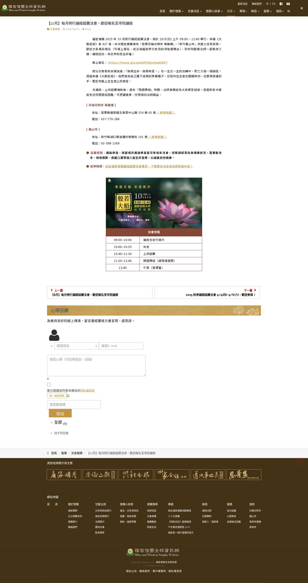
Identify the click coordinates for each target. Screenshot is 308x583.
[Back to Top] (299, 461)
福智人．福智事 (210, 521)
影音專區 (99, 532)
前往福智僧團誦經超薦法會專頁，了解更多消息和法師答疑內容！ (149, 166)
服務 (267, 11)
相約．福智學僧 (128, 521)
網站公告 (131, 571)
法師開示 (99, 521)
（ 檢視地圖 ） (166, 112)
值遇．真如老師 (128, 516)
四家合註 (151, 527)
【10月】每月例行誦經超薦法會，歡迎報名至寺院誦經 (90, 23)
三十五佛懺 (174, 516)
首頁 (162, 11)
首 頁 (52, 504)
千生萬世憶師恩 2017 (179, 527)
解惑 (254, 11)
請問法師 (206, 510)
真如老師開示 (102, 516)
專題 (242, 11)
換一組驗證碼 (56, 395)
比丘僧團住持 (75, 516)
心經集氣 (231, 516)
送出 (60, 413)
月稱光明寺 (255, 510)
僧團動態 (151, 521)
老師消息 (151, 510)
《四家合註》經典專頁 (179, 521)
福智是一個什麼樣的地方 (181, 532)
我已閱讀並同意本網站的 (63, 390)
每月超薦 (231, 510)
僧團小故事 (213, 11)
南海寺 (252, 527)
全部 (60, 422)
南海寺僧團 (255, 521)
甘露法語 (194, 11)
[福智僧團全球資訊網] (23, 8)
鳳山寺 (252, 516)
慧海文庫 (99, 527)
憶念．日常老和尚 (129, 510)
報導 (230, 11)
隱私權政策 (87, 390)
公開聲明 (206, 516)
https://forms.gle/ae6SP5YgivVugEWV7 (138, 62)
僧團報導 (152, 504)
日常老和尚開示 (103, 510)
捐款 (279, 11)
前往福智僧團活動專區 (179, 510)
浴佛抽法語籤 (234, 521)
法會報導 (55, 29)
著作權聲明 (159, 571)
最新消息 (243, 3)
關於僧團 (176, 11)
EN (273, 3)
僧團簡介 (72, 521)
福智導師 (72, 510)
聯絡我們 (257, 3)
